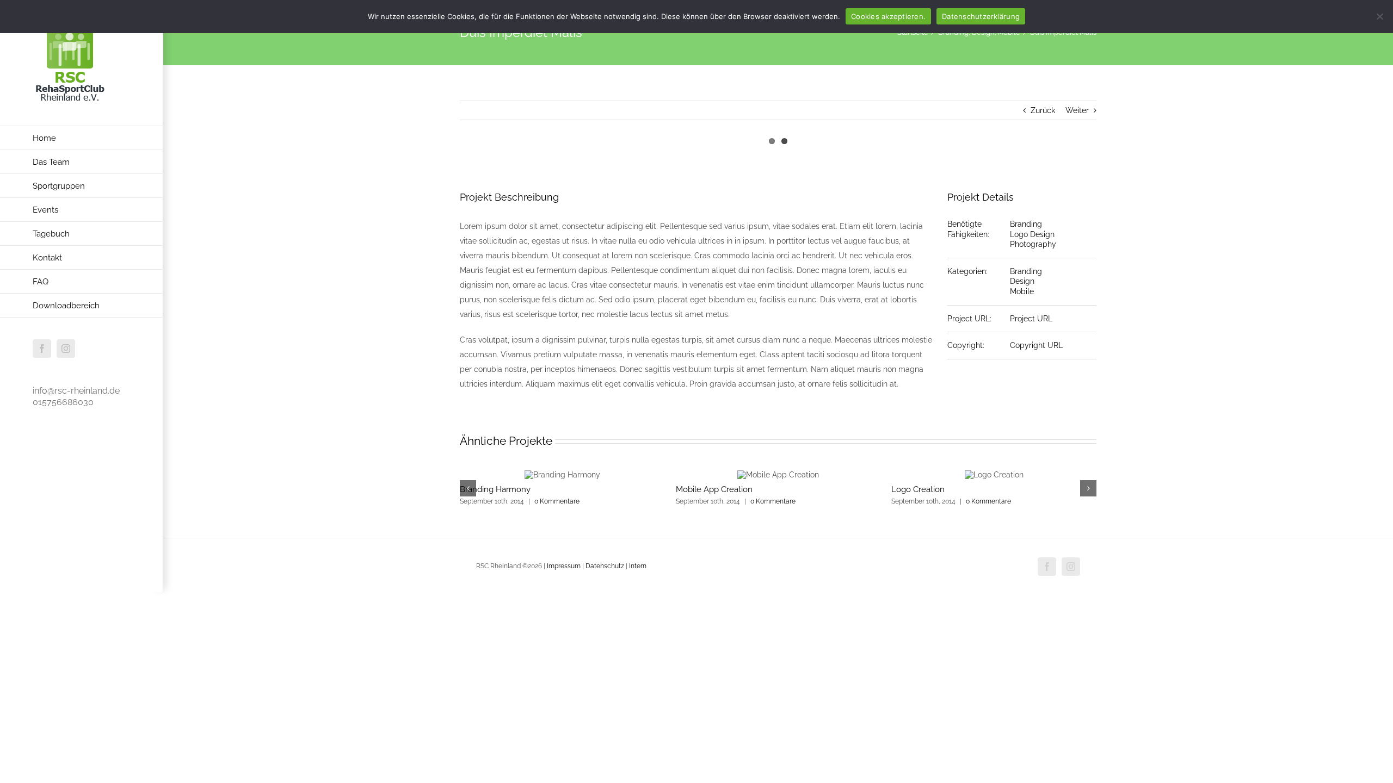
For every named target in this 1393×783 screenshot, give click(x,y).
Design (1022, 281)
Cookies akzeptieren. (888, 16)
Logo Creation (918, 489)
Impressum (564, 566)
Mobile (1022, 291)
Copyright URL (1036, 345)
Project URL (1031, 318)
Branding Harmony (495, 489)
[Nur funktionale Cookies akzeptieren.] (1379, 16)
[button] (468, 488)
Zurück (1043, 110)
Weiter (1077, 110)
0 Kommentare (557, 501)
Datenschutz (604, 566)
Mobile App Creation (714, 489)
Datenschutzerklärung (981, 16)
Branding (1026, 224)
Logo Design (1032, 234)
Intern (637, 566)
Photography (1033, 244)
